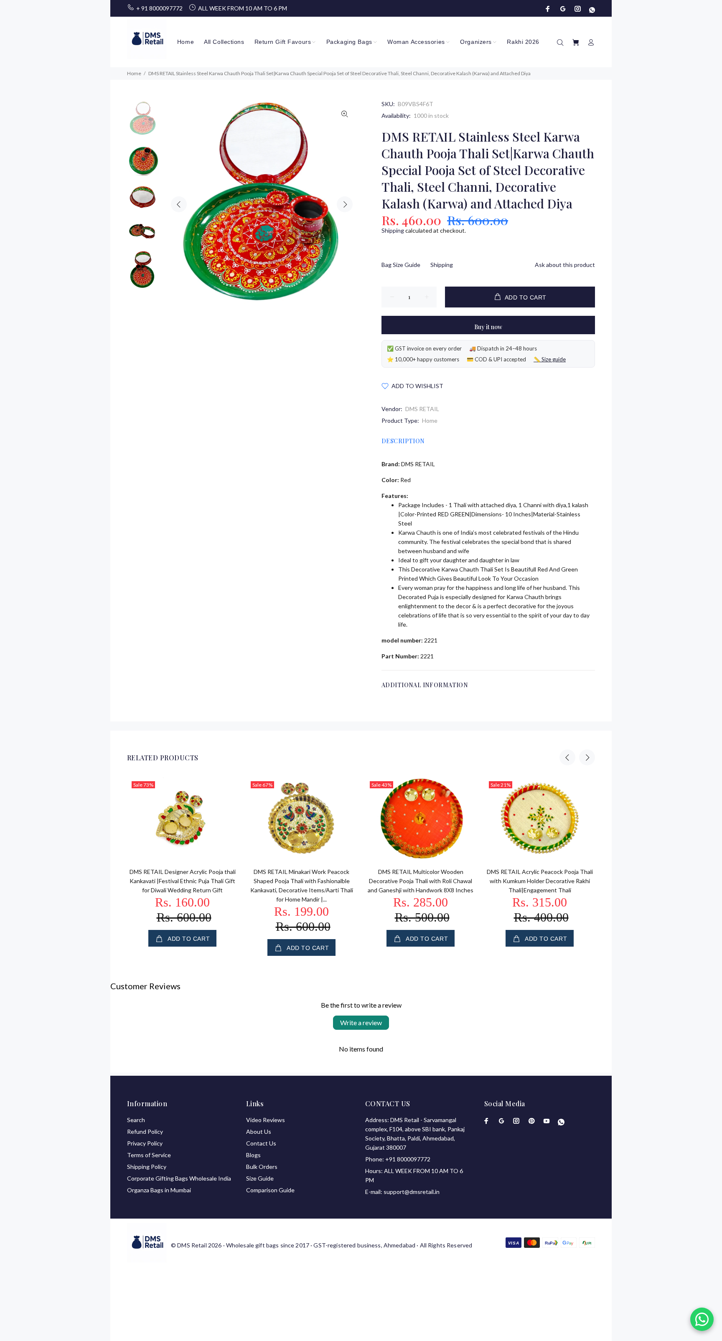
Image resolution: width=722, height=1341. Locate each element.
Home (429, 420)
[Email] (562, 8)
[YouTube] (546, 1120)
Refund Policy (145, 1131)
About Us (258, 1131)
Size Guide (260, 1178)
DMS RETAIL (422, 408)
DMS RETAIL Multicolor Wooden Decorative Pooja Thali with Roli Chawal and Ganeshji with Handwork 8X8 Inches (420, 881)
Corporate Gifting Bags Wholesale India (179, 1178)
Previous (179, 204)
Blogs (253, 1154)
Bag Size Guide (400, 264)
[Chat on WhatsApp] (702, 1319)
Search (136, 1119)
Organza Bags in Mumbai (159, 1190)
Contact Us (261, 1143)
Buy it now (488, 327)
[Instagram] (577, 8)
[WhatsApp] (591, 9)
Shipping (392, 230)
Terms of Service (149, 1154)
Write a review (361, 1022)
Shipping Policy (146, 1166)
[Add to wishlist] (224, 814)
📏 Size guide (550, 359)
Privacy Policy (145, 1143)
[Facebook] (548, 8)
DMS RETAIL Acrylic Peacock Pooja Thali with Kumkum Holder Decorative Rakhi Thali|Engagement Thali (540, 881)
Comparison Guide (270, 1190)
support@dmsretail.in (412, 1191)
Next (345, 204)
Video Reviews (265, 1119)
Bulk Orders (261, 1166)
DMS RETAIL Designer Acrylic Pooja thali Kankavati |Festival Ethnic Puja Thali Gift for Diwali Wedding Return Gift (183, 881)
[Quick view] (224, 790)
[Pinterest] (531, 1120)
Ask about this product (565, 264)
